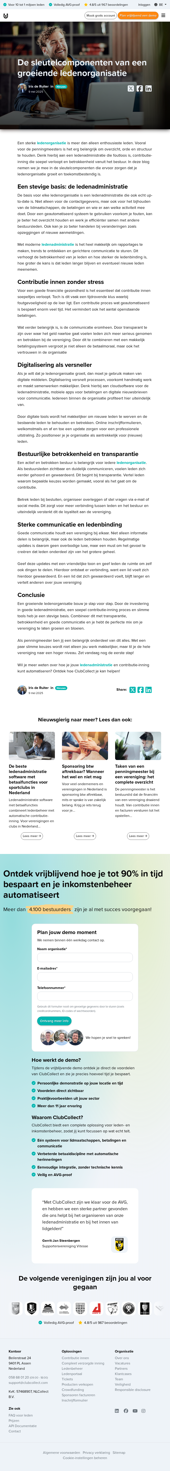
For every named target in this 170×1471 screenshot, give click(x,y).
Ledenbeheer (72, 1368)
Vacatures (122, 1363)
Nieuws (61, 86)
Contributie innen (75, 1357)
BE (161, 4)
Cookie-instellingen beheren (85, 1457)
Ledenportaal (72, 1373)
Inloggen (144, 4)
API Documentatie (23, 1425)
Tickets (67, 1379)
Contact (15, 1431)
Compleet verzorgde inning (83, 1363)
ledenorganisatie (51, 143)
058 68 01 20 (28, 1377)
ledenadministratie (58, 244)
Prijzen (14, 1420)
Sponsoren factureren (78, 1394)
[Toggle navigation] (163, 15)
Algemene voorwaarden (61, 1452)
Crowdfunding (73, 1389)
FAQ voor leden (21, 1415)
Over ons (122, 1357)
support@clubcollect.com (28, 1382)
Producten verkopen (77, 1384)
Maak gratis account (101, 15)
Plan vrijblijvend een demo (138, 15)
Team (119, 1379)
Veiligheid (123, 1384)
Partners (121, 1368)
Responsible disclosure (133, 1389)
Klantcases (123, 1373)
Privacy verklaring (96, 1452)
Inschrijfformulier (75, 1400)
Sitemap (119, 1452)
